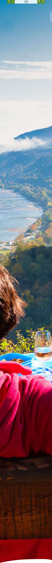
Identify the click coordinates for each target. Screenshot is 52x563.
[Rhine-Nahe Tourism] (26, 1)
